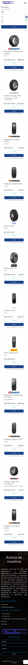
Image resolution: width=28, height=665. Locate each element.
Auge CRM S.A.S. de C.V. (16, 661)
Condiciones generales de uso (7, 607)
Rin (2, 20)
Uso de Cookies (4, 604)
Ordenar (14, 67)
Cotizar (14, 240)
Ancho (2, 11)
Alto (2, 16)
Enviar (14, 654)
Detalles (14, 63)
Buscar (14, 26)
